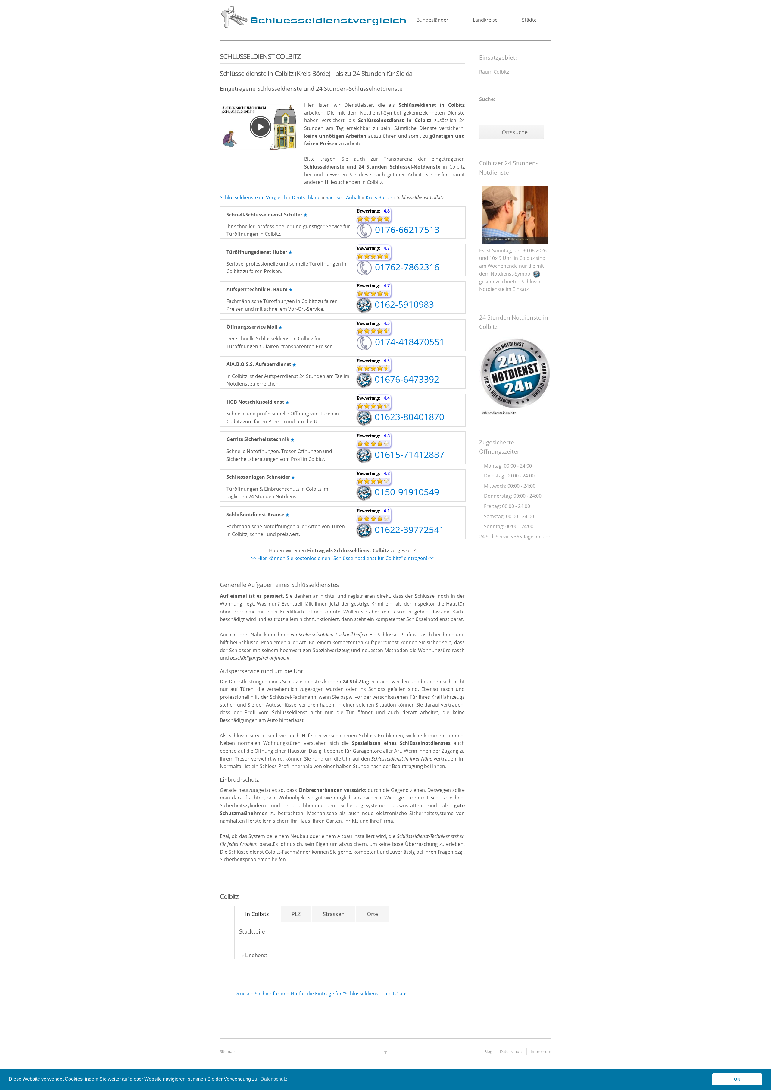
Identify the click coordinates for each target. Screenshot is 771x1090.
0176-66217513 (406, 229)
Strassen (334, 914)
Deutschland (306, 197)
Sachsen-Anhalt (343, 197)
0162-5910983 (403, 304)
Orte (372, 914)
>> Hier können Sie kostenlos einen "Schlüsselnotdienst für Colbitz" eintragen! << (342, 558)
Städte (529, 20)
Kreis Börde (379, 197)
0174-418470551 (409, 342)
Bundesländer (432, 20)
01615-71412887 (408, 454)
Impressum (541, 1051)
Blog (488, 1051)
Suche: (487, 99)
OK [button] (737, 1079)
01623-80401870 (408, 417)
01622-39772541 (408, 529)
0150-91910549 (405, 492)
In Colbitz (257, 914)
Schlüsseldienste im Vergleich (253, 197)
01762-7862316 (406, 267)
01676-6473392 (405, 379)
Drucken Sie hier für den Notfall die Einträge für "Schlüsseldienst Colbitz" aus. (321, 993)
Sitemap (227, 1051)
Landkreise (485, 20)
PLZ (296, 914)
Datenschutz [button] (274, 1079)
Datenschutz (511, 1051)
